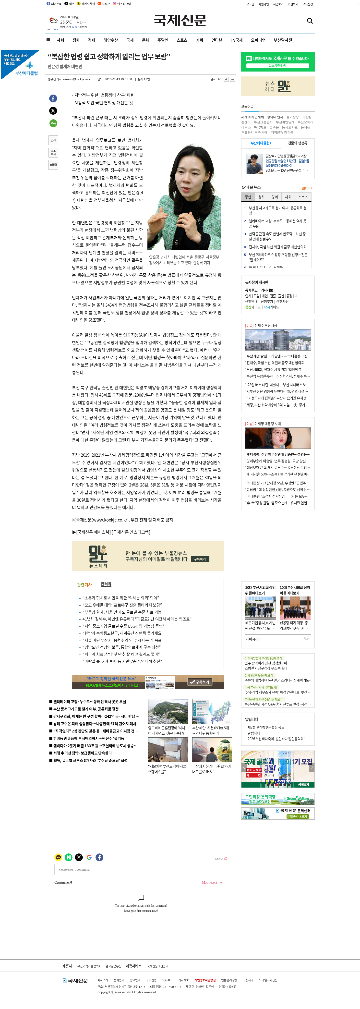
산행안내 (251, 301)
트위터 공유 (53, 111)
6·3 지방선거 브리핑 (264, 658)
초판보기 (293, 4)
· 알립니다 (252, 732)
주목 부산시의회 (261, 687)
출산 (281, 295)
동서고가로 (290, 127)
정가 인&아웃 (259, 675)
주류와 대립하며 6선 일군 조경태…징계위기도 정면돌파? (284, 680)
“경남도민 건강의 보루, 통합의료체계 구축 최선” (122, 647)
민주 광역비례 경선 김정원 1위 (266, 662)
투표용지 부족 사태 (254, 132)
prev (244, 767)
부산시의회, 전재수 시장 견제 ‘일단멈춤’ (274, 369)
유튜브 (106, 4)
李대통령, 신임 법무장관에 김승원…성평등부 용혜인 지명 (287, 454)
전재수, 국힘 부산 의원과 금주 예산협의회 (275, 362)
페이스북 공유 (53, 99)
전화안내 (119, 980)
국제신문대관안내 (157, 966)
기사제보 (183, 980)
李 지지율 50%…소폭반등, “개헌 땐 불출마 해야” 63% (285, 474)
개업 (265, 295)
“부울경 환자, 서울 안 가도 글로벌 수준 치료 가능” (123, 612)
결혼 (273, 295)
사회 (60, 40)
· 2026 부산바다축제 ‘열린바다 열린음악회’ (274, 738)
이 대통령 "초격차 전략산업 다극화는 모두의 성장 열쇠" (285, 496)
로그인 (250, 4)
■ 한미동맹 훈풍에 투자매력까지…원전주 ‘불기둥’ (87, 738)
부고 (297, 295)
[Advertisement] (278, 545)
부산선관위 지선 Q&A (264, 699)
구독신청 (307, 4)
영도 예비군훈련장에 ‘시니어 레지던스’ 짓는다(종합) (166, 730)
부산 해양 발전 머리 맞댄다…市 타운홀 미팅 (277, 355)
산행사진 (282, 301)
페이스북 (56, 4)
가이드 (253, 306)
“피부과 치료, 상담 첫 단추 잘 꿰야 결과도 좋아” (121, 654)
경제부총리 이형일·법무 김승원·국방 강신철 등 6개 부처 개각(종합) (294, 460)
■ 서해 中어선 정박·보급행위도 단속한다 (80, 752)
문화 (145, 40)
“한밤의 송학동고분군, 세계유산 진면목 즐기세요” (123, 633)
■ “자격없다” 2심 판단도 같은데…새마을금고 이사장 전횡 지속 (97, 730)
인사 (248, 295)
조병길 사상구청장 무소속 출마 (266, 668)
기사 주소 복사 (53, 153)
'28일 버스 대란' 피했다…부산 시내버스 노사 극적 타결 (285, 384)
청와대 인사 (275, 117)
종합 (248, 196)
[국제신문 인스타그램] (131, 532)
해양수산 (111, 40)
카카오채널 (88, 4)
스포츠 (182, 40)
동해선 (305, 127)
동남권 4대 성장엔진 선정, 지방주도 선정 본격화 (280, 489)
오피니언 (258, 40)
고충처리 (248, 980)
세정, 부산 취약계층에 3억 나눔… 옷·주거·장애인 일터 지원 (288, 404)
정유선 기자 (55, 79)
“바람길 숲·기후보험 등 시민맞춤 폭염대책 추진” (122, 661)
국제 (130, 40)
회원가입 (263, 4)
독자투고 (167, 980)
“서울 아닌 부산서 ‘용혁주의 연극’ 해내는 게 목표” (123, 640)
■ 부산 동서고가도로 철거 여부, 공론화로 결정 (84, 708)
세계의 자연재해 (252, 117)
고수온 (274, 127)
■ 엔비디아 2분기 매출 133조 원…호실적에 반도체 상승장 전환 (97, 745)
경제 (91, 40)
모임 (256, 295)
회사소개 (102, 980)
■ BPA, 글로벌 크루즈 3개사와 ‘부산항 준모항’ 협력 (88, 760)
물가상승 (293, 117)
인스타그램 (124, 4)
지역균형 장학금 (282, 132)
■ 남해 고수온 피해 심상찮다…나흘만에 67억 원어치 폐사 (92, 723)
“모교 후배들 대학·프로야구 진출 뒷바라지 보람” (122, 605)
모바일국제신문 (268, 980)
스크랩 (53, 165)
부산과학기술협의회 (89, 966)
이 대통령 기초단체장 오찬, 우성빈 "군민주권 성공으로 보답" (289, 482)
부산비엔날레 (285, 122)
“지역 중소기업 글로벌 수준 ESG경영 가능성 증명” (123, 626)
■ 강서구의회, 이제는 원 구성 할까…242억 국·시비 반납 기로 (96, 716)
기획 (199, 40)
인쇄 (53, 140)
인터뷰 (217, 40)
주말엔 (162, 40)
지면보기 (278, 4)
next (311, 767)
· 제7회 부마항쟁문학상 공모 (264, 727)
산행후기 (267, 301)
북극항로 (260, 127)
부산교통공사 (263, 122)
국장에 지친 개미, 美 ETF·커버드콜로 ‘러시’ (211, 769)
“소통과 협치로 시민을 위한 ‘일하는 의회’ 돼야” (121, 598)
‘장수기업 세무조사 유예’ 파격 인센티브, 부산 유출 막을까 (284, 692)
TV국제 (237, 40)
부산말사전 (283, 40)
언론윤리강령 (229, 980)
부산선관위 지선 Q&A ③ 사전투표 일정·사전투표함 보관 (284, 704)
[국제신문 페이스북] (93, 532)
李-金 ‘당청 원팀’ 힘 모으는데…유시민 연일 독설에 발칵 (285, 502)
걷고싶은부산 (113, 966)
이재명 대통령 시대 (263, 423)
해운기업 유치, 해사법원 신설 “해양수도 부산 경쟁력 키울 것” (260, 628)
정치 (76, 40)
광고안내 (135, 980)
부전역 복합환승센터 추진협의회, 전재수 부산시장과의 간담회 (290, 376)
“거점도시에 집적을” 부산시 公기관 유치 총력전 (280, 397)
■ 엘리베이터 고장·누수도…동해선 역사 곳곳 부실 (87, 701)
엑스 (71, 4)
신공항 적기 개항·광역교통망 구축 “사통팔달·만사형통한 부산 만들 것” (295, 631)
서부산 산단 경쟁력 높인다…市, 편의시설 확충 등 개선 (284, 391)
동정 (289, 295)
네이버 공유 (53, 123)
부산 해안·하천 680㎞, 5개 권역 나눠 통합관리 (210, 730)
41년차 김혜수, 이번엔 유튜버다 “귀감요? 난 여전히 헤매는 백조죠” (137, 619)
